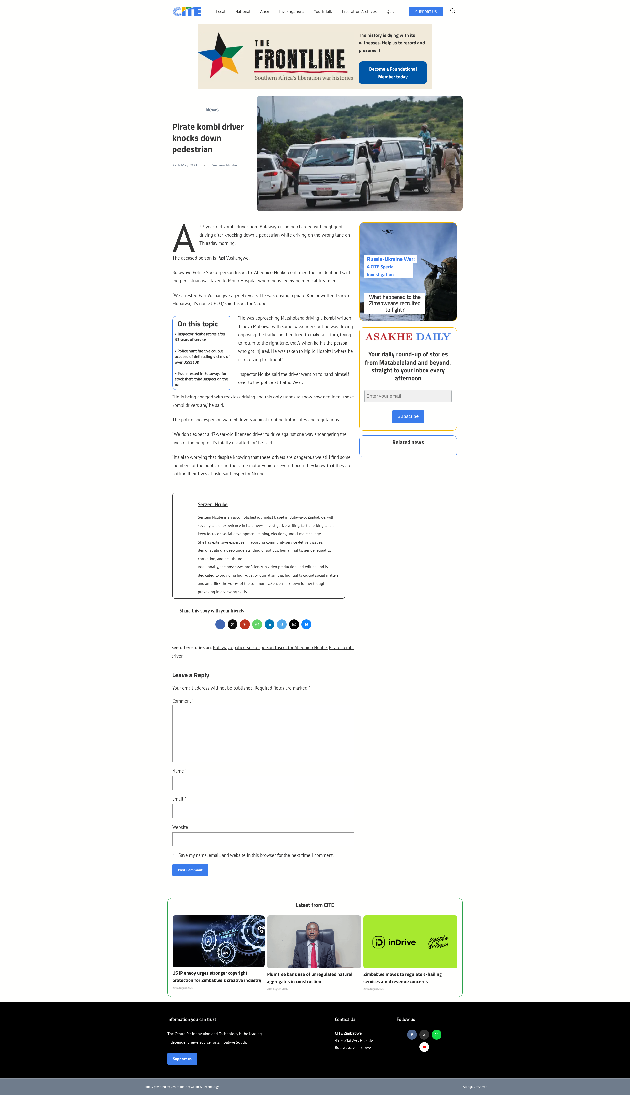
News (212, 109)
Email (179, 799)
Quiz (390, 11)
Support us (182, 1058)
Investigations (291, 11)
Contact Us (345, 1019)
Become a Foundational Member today (393, 72)
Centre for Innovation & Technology (195, 1087)
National (242, 11)
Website (180, 827)
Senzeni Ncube (224, 165)
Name (179, 771)
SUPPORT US (426, 11)
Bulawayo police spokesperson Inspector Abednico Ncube (270, 647)
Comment (183, 701)
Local (220, 11)
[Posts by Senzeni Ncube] (185, 512)
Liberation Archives (359, 11)
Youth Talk (323, 11)
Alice (264, 11)
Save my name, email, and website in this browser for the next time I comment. (256, 855)
